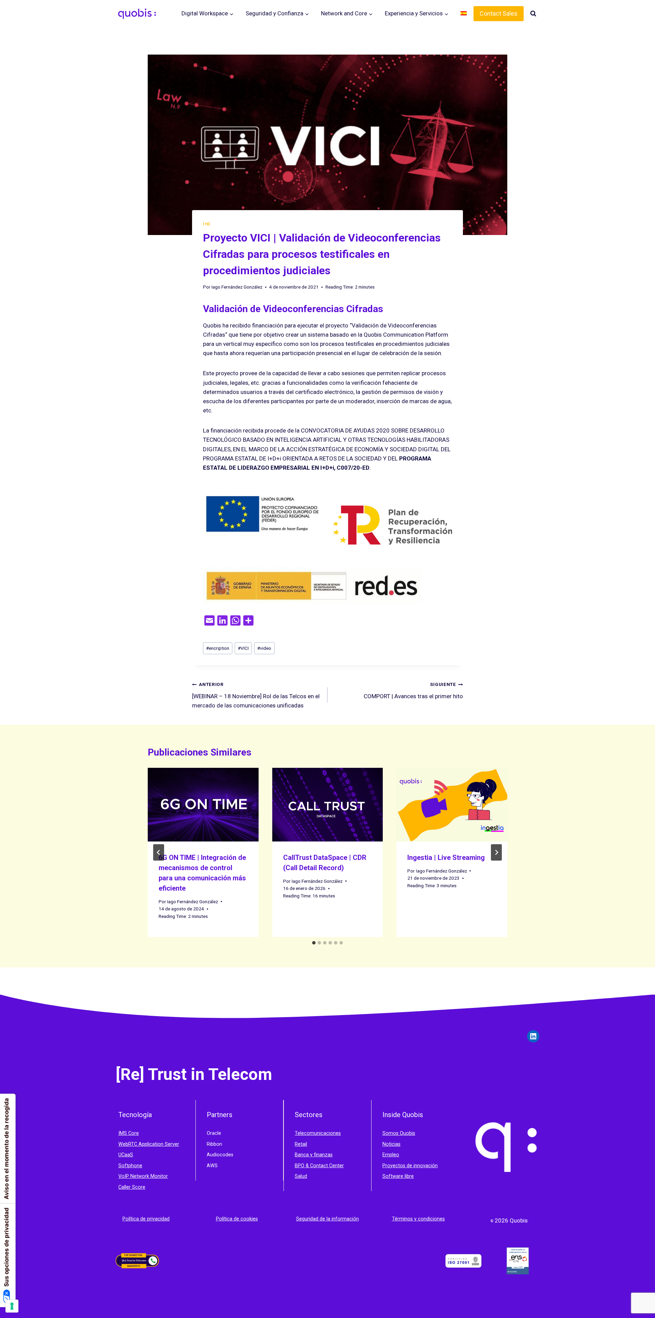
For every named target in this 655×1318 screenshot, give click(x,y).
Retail (301, 1144)
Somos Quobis (398, 1133)
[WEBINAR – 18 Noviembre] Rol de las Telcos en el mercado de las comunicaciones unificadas (256, 695)
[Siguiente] (496, 852)
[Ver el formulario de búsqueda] (533, 14)
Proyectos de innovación (410, 1166)
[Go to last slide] (158, 852)
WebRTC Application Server (148, 1144)
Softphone (130, 1166)
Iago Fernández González (237, 287)
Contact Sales (499, 13)
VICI (243, 648)
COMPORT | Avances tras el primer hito (413, 691)
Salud (301, 1176)
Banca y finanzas (314, 1155)
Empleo (390, 1155)
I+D (206, 224)
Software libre (398, 1176)
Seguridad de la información (327, 1219)
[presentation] (203, 804)
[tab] (314, 942)
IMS (123, 1133)
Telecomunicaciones (318, 1133)
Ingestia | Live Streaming (446, 857)
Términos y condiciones (418, 1219)
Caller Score (131, 1187)
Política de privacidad (146, 1219)
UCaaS (125, 1155)
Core (133, 1133)
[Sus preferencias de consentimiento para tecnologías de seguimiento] (11, 1306)
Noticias (391, 1144)
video (264, 648)
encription (217, 648)
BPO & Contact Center (319, 1166)
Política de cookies (237, 1219)
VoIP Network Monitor (143, 1176)
